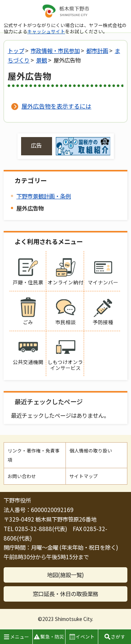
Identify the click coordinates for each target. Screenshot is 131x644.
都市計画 (97, 50)
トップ (16, 50)
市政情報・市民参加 (55, 50)
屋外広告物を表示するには (56, 106)
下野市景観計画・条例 (43, 196)
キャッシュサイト (46, 31)
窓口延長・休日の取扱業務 (65, 594)
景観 (41, 60)
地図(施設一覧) (65, 575)
